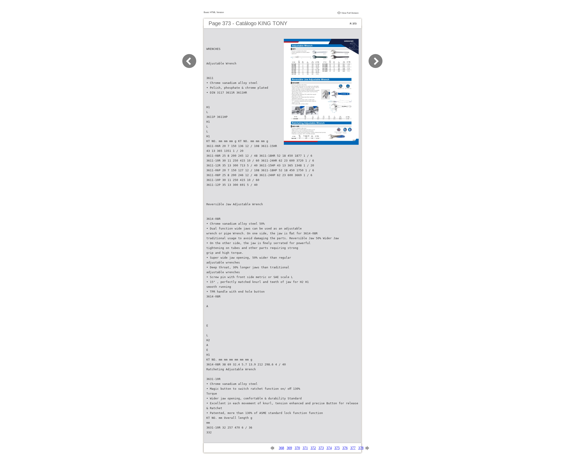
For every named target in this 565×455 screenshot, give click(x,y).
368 (281, 448)
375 (337, 448)
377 (353, 448)
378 (360, 448)
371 (305, 448)
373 (321, 448)
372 (313, 448)
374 (329, 448)
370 (297, 448)
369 (289, 448)
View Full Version (350, 13)
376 (345, 448)
